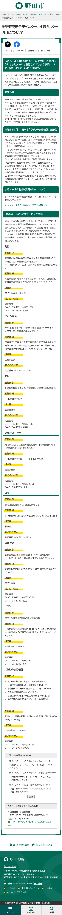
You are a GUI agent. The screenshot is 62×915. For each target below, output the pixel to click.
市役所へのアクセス (30, 888)
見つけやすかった (20, 789)
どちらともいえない (36, 765)
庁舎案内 (11, 888)
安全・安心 (43, 14)
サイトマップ (50, 888)
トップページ (17, 14)
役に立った (17, 765)
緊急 (51, 14)
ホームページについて (17, 892)
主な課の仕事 (10, 866)
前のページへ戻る (21, 845)
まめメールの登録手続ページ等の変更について (29, 205)
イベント (31, 912)
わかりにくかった (19, 780)
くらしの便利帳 (30, 14)
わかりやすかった (20, 777)
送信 (31, 797)
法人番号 (38, 884)
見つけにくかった (20, 792)
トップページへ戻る (44, 845)
